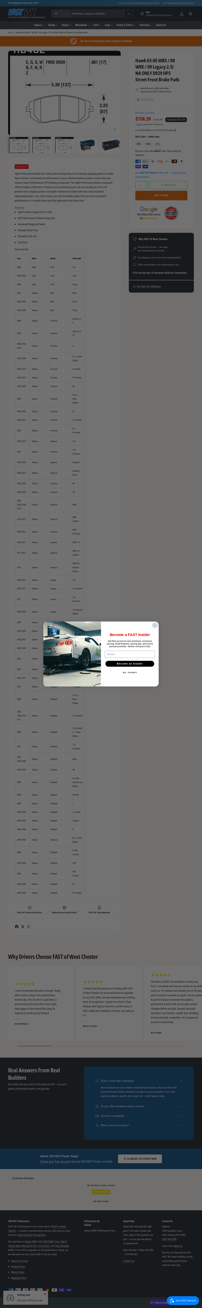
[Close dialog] (155, 625)
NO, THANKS (130, 673)
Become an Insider (130, 663)
